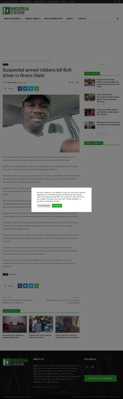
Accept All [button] (57, 206)
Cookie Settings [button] (43, 206)
